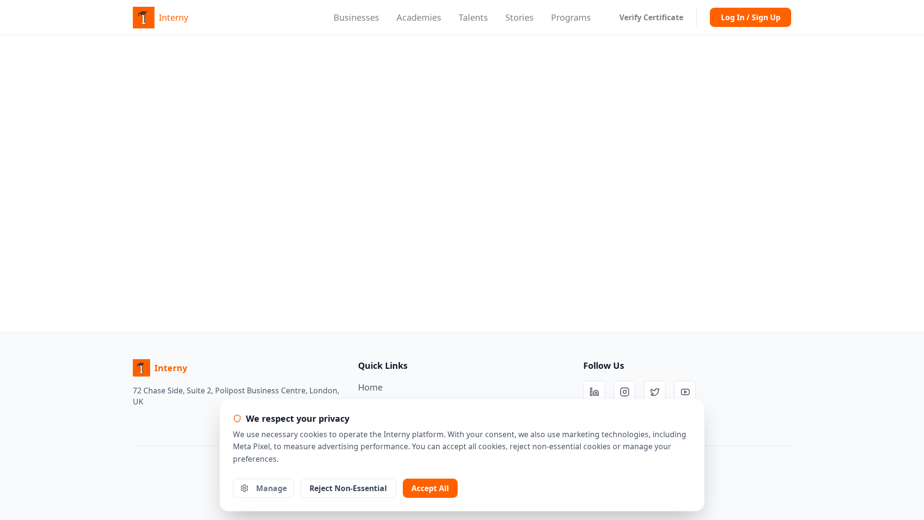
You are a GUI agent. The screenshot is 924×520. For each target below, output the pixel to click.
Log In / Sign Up (751, 17)
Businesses (356, 17)
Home (370, 387)
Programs (571, 17)
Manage (271, 488)
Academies (419, 17)
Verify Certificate (651, 17)
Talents (473, 17)
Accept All (430, 488)
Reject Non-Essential (348, 488)
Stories (519, 17)
